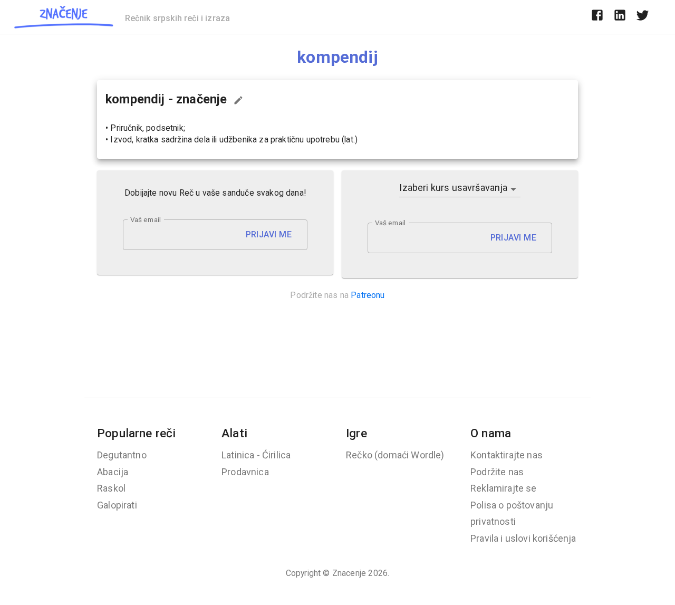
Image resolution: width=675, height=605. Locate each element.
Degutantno (122, 454)
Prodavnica (245, 471)
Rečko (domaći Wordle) (395, 454)
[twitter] (642, 17)
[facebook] (597, 17)
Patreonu (367, 295)
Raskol (111, 488)
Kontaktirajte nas (506, 454)
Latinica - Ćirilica (256, 454)
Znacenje (349, 573)
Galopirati (117, 505)
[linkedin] (620, 17)
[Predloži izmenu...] (238, 100)
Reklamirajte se (503, 488)
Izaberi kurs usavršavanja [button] (453, 187)
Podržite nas (497, 471)
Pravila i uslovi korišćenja (523, 538)
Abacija (112, 471)
